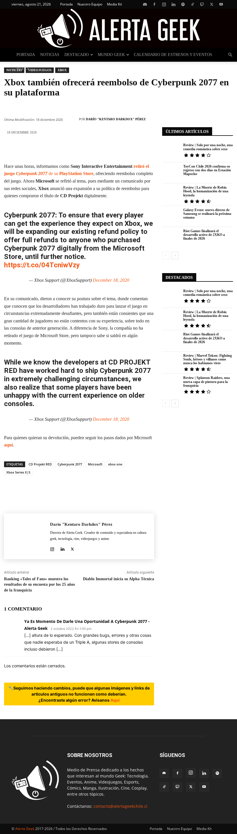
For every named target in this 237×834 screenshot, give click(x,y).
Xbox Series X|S (18, 472)
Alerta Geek (24, 828)
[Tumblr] (122, 149)
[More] (140, 149)
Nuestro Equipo (89, 4)
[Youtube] (221, 4)
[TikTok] (192, 4)
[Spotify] (183, 4)
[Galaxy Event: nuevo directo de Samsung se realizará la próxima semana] (171, 216)
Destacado (76, 54)
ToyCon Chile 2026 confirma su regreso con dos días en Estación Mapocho (207, 170)
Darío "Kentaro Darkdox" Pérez (116, 119)
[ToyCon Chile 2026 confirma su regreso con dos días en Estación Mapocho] (171, 173)
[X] (211, 4)
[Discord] (144, 4)
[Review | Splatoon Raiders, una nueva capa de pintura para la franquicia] (171, 384)
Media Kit (114, 4)
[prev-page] (165, 255)
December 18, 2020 (111, 280)
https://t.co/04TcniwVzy (42, 265)
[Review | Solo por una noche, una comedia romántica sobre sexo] (171, 151)
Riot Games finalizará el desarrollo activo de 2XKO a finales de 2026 (204, 235)
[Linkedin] (173, 4)
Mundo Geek (111, 54)
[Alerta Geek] (118, 28)
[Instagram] (164, 4)
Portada (66, 4)
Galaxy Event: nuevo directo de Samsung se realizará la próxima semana (207, 213)
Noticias (49, 54)
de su (54, 173)
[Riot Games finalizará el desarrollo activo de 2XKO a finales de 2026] (171, 237)
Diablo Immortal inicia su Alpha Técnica (118, 579)
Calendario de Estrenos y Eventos (173, 54)
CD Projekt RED (40, 464)
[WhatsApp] (70, 149)
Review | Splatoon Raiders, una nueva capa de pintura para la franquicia (206, 381)
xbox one (115, 464)
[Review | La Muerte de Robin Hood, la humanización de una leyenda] (171, 194)
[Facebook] (154, 4)
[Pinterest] (52, 149)
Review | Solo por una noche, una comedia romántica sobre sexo (208, 147)
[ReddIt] (104, 149)
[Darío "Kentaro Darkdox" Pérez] (72, 119)
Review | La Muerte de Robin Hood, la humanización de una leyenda (205, 191)
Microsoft (95, 464)
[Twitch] (202, 4)
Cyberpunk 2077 (70, 464)
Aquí (115, 700)
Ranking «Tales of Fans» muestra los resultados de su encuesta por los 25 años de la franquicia (39, 584)
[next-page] (175, 255)
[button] (230, 55)
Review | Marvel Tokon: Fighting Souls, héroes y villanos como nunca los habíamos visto (207, 359)
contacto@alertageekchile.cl (120, 806)
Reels (22, 68)
